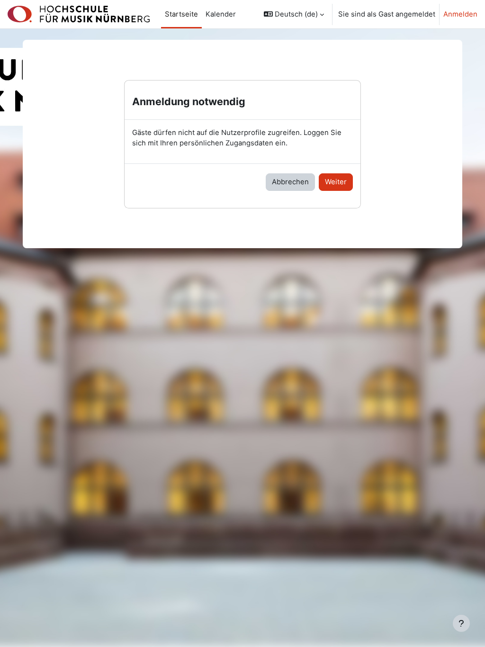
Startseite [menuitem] (181, 14)
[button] (294, 14)
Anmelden (460, 14)
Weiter (336, 182)
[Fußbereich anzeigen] (461, 623)
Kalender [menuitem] (221, 14)
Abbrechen (290, 182)
